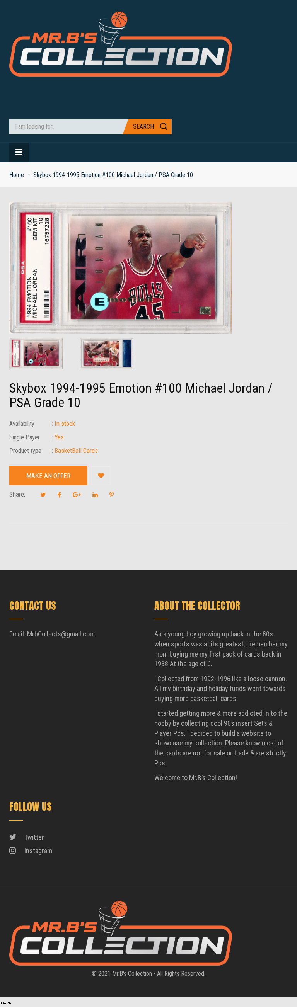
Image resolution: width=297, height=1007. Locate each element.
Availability (21, 423)
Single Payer (24, 437)
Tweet (43, 495)
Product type (25, 450)
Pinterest (111, 495)
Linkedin (95, 495)
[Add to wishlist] (101, 475)
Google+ (77, 495)
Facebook (59, 495)
